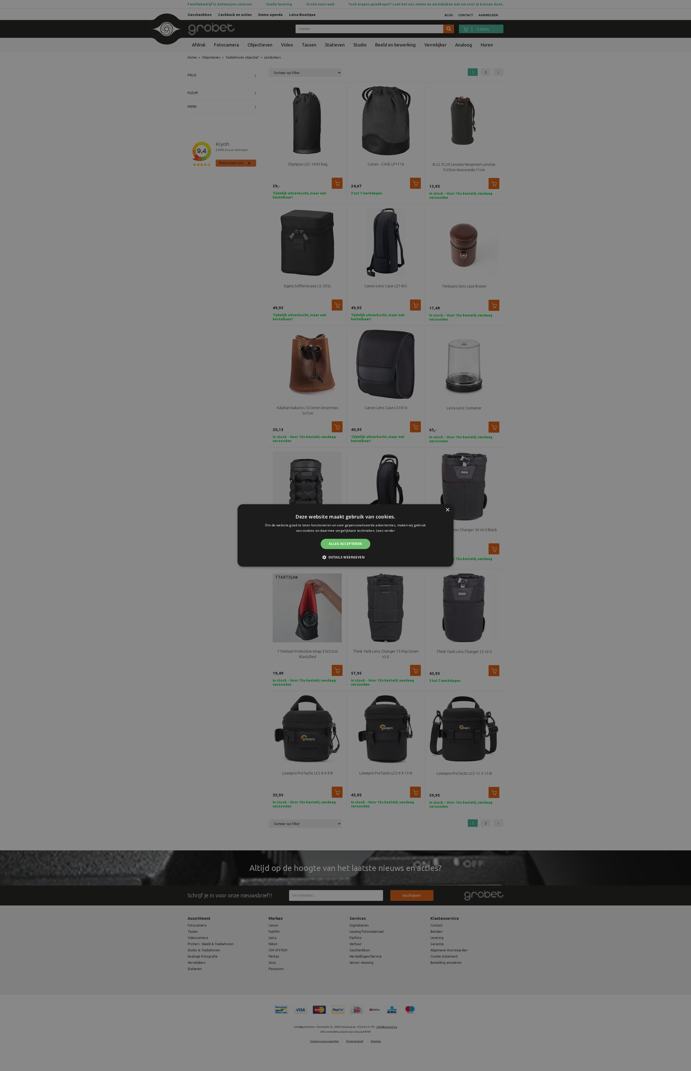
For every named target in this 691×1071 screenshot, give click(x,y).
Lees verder (385, 530)
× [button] (447, 510)
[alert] (345, 535)
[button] (345, 557)
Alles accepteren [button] (345, 543)
